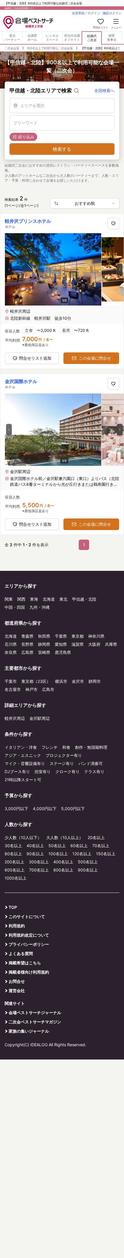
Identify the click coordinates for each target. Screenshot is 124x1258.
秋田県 (44, 636)
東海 (34, 599)
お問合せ (17, 981)
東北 (63, 599)
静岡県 (44, 644)
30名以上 (13, 845)
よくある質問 (21, 953)
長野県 (27, 644)
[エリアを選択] (62, 105)
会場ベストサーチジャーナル (35, 1012)
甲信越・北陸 (84, 599)
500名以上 (88, 861)
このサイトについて (27, 916)
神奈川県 (96, 636)
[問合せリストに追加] (113, 223)
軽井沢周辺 (15, 718)
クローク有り (67, 771)
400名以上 (63, 861)
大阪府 (94, 644)
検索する (62, 149)
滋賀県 (78, 644)
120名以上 (81, 853)
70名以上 (100, 845)
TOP (13, 907)
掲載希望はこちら (25, 962)
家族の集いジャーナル (29, 1031)
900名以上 (88, 869)
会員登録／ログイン (86, 13)
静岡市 (95, 681)
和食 (66, 747)
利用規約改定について (29, 935)
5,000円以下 (73, 808)
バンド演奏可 (90, 763)
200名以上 (14, 861)
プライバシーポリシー (29, 944)
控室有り (43, 771)
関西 (21, 599)
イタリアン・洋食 (21, 747)
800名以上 (63, 869)
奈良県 (11, 652)
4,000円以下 (45, 808)
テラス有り (94, 771)
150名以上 (105, 853)
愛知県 (61, 644)
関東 (9, 599)
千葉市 (11, 681)
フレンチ (50, 747)
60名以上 (79, 845)
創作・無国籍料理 (91, 747)
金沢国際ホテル (21, 381)
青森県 (27, 636)
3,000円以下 (16, 808)
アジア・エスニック (23, 755)
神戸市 (31, 689)
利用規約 (17, 925)
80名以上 (13, 853)
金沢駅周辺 (39, 718)
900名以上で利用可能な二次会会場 (50, 48)
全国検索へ (104, 90)
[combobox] (84, 203)
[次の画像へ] (120, 269)
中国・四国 (15, 607)
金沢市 (78, 681)
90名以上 (35, 853)
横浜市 (61, 681)
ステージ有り (62, 763)
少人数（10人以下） (23, 837)
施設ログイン (112, 13)
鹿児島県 (63, 652)
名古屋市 (13, 689)
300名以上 (39, 861)
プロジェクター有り (64, 755)
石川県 (11, 644)
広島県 (27, 652)
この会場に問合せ (95, 358)
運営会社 (17, 990)
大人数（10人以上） (64, 837)
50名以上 (57, 845)
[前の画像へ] (9, 269)
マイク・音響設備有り (25, 763)
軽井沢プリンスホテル (28, 221)
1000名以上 (16, 878)
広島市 (48, 689)
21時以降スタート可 (23, 779)
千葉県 (61, 636)
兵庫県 (111, 644)
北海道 (49, 599)
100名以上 (58, 853)
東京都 (78, 636)
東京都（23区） (35, 681)
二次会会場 (12, 48)
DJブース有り (17, 771)
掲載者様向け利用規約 (29, 972)
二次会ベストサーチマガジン (35, 1021)
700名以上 (39, 869)
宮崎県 (44, 652)
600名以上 (15, 869)
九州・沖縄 (39, 607)
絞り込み (26, 136)
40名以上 (35, 845)
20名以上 (96, 837)
